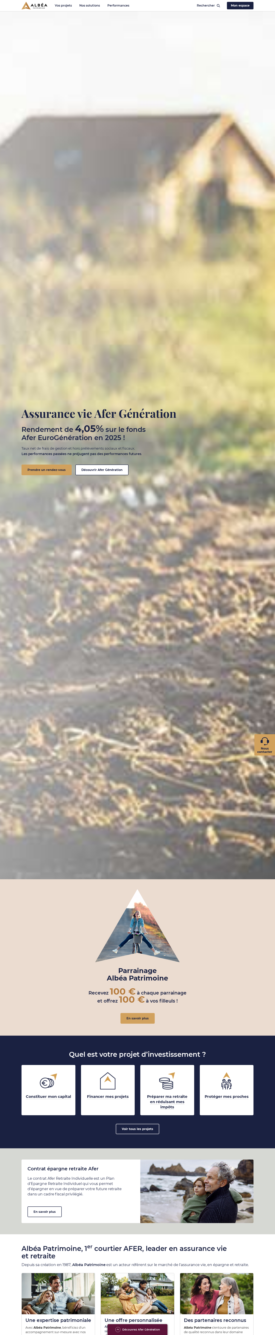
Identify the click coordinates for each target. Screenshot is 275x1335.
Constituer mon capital (48, 1096)
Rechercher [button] (204, 5)
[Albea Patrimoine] (34, 5)
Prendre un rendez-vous (47, 470)
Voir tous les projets (137, 1129)
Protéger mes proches (227, 1096)
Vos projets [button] (63, 5)
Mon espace (240, 5)
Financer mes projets (108, 1096)
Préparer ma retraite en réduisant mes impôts (167, 1101)
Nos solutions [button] (89, 5)
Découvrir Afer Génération (102, 470)
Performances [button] (118, 5)
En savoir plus (137, 1018)
